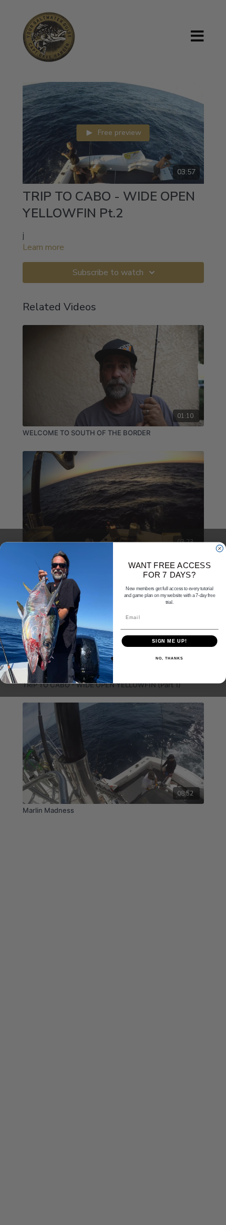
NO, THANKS (169, 658)
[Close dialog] (219, 548)
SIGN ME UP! (169, 640)
